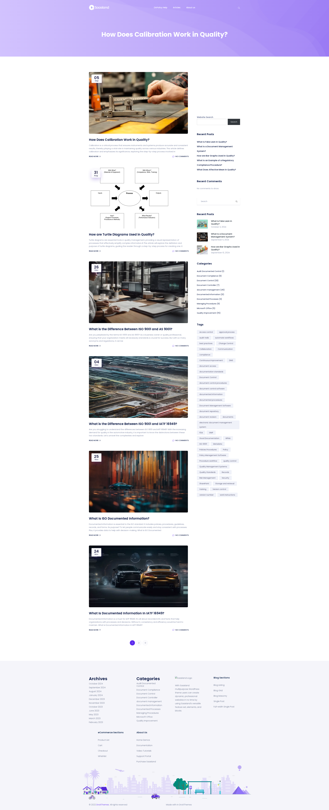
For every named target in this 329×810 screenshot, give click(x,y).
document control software (212, 388)
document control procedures (213, 383)
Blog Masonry (220, 695)
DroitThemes (102, 804)
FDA (201, 432)
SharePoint (204, 483)
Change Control (226, 343)
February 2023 (96, 722)
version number (206, 495)
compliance (204, 354)
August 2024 (95, 691)
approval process (227, 332)
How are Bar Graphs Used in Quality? (216, 155)
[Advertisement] (218, 90)
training (202, 489)
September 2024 (97, 687)
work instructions (227, 495)
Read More (94, 156)
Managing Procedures (206, 303)
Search (234, 121)
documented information (211, 394)
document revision (207, 417)
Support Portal (143, 756)
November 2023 (97, 703)
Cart (100, 745)
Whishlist (102, 756)
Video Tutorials (143, 750)
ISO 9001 (203, 444)
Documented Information (208, 294)
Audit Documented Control (209, 271)
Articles (176, 7)
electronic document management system (215, 424)
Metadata (217, 444)
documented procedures (210, 400)
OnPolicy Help (160, 7)
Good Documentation (209, 438)
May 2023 (93, 714)
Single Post (219, 701)
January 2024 (96, 695)
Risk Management (207, 478)
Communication (225, 349)
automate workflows (224, 337)
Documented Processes (207, 299)
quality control (229, 461)
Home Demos (143, 740)
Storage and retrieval (224, 483)
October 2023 (96, 707)
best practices (205, 343)
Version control (219, 489)
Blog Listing (219, 685)
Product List (103, 740)
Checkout (103, 750)
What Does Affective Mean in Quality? (216, 169)
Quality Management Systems (213, 466)
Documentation (144, 745)
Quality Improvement (206, 313)
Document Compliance (207, 276)
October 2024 (96, 683)
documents (228, 417)
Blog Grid (218, 690)
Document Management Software (215, 405)
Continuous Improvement (211, 360)
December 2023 (97, 699)
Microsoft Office (204, 308)
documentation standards (211, 371)
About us (190, 7)
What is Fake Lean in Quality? (212, 141)
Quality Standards (207, 472)
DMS (231, 360)
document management (208, 290)
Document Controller (206, 285)
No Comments (182, 156)
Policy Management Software (212, 455)
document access (207, 366)
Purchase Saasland (146, 761)
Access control (206, 332)
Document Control (205, 280)
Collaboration (205, 349)
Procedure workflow (208, 461)
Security (225, 478)
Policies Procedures (208, 449)
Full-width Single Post (224, 706)
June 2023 (94, 710)
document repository (209, 411)
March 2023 (94, 718)
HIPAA (228, 438)
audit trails (204, 337)
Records (225, 472)
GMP (211, 432)
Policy (225, 449)
